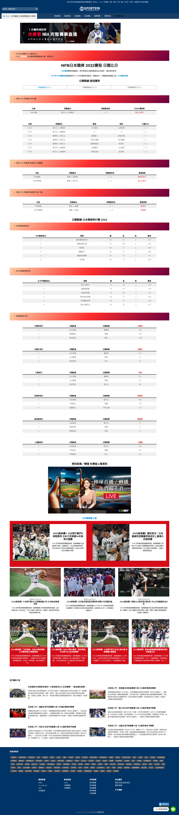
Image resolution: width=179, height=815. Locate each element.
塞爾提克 (41, 767)
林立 (19, 767)
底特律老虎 (31, 757)
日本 (133, 760)
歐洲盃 (77, 757)
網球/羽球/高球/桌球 (122, 783)
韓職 (65, 757)
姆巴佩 (98, 760)
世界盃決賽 (57, 767)
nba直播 (157, 764)
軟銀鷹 (102, 771)
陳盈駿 (27, 764)
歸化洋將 (144, 767)
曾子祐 (151, 767)
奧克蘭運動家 (88, 771)
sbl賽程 (79, 771)
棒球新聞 (67, 16)
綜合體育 (87, 16)
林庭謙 (139, 760)
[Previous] (24, 33)
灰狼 (38, 757)
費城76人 (34, 764)
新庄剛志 (49, 767)
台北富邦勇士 (101, 767)
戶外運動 (118, 790)
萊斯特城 (127, 767)
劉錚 (114, 767)
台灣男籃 (14, 760)
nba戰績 (127, 760)
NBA (40, 783)
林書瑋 (111, 757)
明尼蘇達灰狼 (103, 757)
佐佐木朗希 (120, 764)
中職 (13, 764)
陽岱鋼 (100, 764)
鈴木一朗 (113, 764)
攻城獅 (111, 760)
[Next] (117, 33)
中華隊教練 (65, 771)
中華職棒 (67, 785)
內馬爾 (50, 771)
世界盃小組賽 (93, 757)
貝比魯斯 (74, 767)
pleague (84, 760)
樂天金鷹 (36, 771)
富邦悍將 (129, 764)
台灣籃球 (41, 791)
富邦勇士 (14, 757)
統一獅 (144, 764)
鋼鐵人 (92, 767)
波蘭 (106, 764)
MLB (66, 783)
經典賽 (96, 771)
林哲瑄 (46, 760)
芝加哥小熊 (19, 764)
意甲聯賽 (93, 785)
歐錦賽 (20, 771)
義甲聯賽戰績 (135, 767)
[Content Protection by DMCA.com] (164, 805)
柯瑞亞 (52, 757)
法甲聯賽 (93, 793)
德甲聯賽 (93, 791)
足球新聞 (77, 16)
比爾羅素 (45, 757)
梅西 (163, 764)
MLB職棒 (42, 764)
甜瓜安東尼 (39, 760)
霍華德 (80, 764)
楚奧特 (34, 767)
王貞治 (58, 757)
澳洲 (150, 764)
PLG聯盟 (14, 771)
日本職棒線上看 (89, 518)
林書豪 (87, 764)
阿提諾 (74, 764)
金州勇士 (57, 771)
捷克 (146, 757)
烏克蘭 (140, 757)
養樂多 (109, 771)
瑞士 (108, 767)
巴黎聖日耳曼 (22, 757)
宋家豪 (43, 771)
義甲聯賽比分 (30, 760)
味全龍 (104, 760)
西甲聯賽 (93, 783)
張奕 (80, 767)
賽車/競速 (118, 785)
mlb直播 (153, 757)
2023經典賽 (26, 767)
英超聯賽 (93, 788)
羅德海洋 (21, 760)
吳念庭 (119, 767)
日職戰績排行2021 (44, 87)
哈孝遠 (117, 757)
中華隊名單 (137, 764)
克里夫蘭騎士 (51, 764)
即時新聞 (107, 16)
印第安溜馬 (119, 760)
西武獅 (86, 767)
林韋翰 (155, 760)
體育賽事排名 (118, 16)
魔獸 (161, 760)
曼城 (134, 757)
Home (7, 16)
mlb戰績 (71, 757)
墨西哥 (53, 760)
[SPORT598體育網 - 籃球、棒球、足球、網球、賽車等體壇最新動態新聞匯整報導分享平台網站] (89, 8)
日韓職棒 (67, 788)
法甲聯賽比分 (147, 760)
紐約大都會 (28, 771)
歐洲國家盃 (66, 764)
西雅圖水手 (69, 760)
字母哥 (76, 760)
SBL (40, 788)
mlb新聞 (116, 771)
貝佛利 (58, 764)
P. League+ (43, 785)
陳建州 (13, 767)
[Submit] (36, 9)
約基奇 (93, 764)
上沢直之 (91, 760)
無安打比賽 (60, 760)
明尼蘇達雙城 (161, 757)
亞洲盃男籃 (65, 767)
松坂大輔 (85, 757)
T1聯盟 (73, 771)
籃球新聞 (57, 16)
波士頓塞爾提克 (159, 767)
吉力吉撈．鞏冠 (126, 757)
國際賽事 (97, 16)
